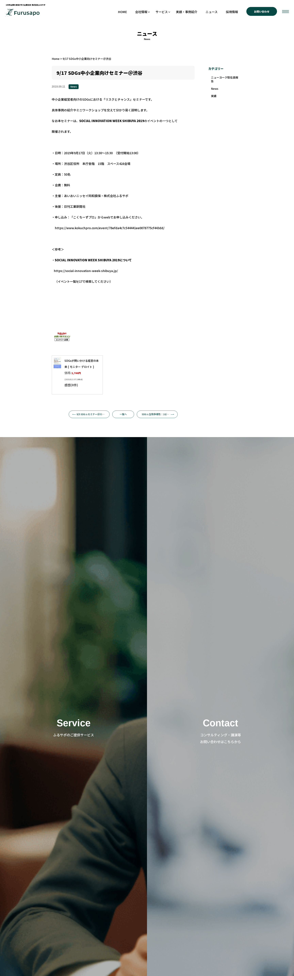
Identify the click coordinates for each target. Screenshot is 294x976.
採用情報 (232, 12)
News (73, 86)
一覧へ (123, 414)
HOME (122, 12)
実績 (213, 96)
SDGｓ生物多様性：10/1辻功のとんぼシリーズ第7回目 (160, 414)
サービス (162, 12)
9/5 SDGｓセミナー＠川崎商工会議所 (93, 414)
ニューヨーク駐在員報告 (224, 79)
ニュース (212, 12)
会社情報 (141, 12)
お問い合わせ (261, 11)
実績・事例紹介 (186, 12)
